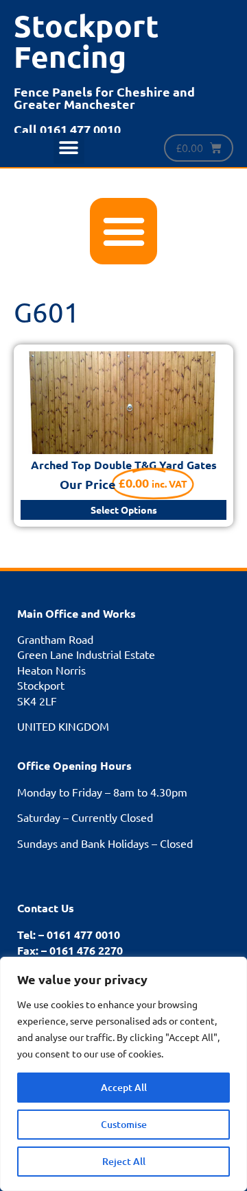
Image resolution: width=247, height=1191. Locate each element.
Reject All (123, 1161)
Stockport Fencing (86, 41)
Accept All (124, 1087)
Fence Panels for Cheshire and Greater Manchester (104, 98)
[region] (123, 1074)
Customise (124, 1124)
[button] (69, 148)
